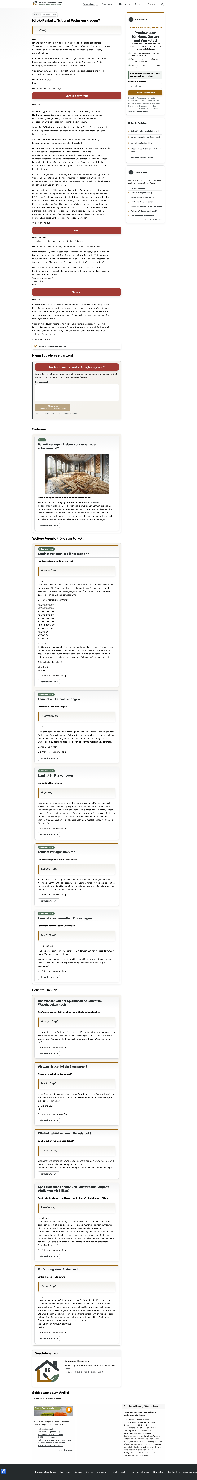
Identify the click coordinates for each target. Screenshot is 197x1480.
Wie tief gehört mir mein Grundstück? (64, 1133)
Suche (124, 1472)
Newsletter (158, 1472)
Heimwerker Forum (49, 15)
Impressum (65, 1472)
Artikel (114, 1472)
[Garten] (142, 4)
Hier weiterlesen (50, 526)
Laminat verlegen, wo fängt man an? (63, 553)
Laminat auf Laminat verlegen (59, 699)
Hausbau (123, 4)
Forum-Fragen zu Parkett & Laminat (47, 1398)
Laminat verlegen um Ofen (56, 852)
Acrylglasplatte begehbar (141, 143)
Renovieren (107, 4)
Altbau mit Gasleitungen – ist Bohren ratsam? (146, 150)
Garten (137, 4)
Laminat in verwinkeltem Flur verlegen (65, 918)
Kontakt (78, 1472)
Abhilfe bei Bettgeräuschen (142, 202)
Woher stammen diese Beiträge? (53, 346)
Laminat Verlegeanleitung (141, 193)
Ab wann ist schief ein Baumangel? (62, 1066)
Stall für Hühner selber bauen (142, 216)
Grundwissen (89, 4)
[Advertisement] (98, 1422)
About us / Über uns (140, 1472)
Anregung (101, 1472)
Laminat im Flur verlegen (55, 775)
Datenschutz (142, 111)
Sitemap (89, 1472)
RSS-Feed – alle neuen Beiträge (182, 1472)
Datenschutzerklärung (45, 1472)
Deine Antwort (41, 382)
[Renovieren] (113, 4)
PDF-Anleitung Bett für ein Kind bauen (146, 206)
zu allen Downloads (154, 219)
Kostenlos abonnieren (145, 92)
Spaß (150, 4)
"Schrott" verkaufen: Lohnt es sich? (146, 131)
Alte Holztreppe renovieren (142, 157)
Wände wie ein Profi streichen (143, 197)
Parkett (42, 440)
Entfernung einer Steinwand (58, 1269)
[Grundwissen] (96, 4)
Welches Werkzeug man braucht (144, 211)
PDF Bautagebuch (138, 188)
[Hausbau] (129, 4)
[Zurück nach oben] (193, 1475)
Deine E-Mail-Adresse (137, 82)
